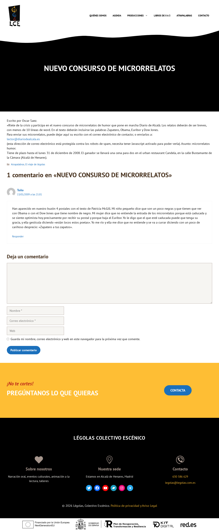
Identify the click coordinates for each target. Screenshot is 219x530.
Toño (20, 190)
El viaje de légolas (35, 164)
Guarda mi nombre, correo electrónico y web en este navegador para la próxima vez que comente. (75, 339)
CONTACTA (177, 390)
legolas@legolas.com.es (180, 483)
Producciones (135, 15)
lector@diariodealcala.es (23, 139)
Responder (18, 236)
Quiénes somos (97, 15)
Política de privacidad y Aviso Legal (134, 506)
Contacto (203, 15)
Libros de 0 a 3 (162, 15)
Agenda (117, 15)
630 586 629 (180, 476)
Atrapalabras (184, 15)
